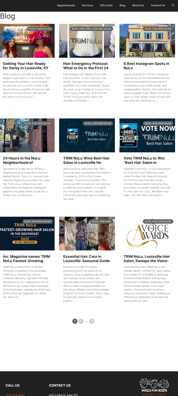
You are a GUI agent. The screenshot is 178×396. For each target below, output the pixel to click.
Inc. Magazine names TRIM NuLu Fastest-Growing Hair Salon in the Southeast (26, 263)
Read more (9, 103)
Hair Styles (44, 29)
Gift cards (106, 5)
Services (87, 5)
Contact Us (158, 5)
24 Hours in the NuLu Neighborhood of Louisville (21, 162)
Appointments (66, 5)
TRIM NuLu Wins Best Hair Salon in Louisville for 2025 (86, 162)
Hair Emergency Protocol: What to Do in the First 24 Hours (85, 67)
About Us (138, 5)
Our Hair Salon (101, 29)
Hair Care (85, 29)
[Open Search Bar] (173, 5)
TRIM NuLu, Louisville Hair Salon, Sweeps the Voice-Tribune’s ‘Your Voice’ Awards (147, 263)
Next (100, 320)
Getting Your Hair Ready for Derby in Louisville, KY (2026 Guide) (25, 67)
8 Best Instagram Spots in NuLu (146, 65)
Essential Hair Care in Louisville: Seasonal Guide (86, 258)
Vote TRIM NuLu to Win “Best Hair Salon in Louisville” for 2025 (144, 162)
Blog (122, 5)
